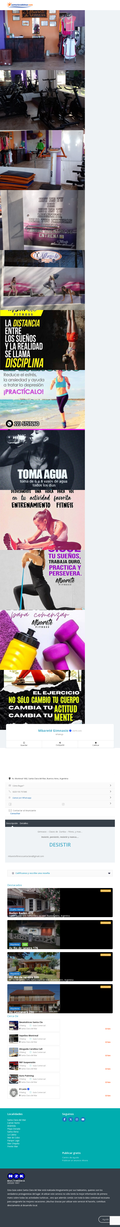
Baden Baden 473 (21, 913)
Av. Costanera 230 (21, 1012)
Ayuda (105, 1219)
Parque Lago (13, 1140)
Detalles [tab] (24, 823)
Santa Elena (12, 1131)
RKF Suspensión (27, 1062)
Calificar (95, 745)
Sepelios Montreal (28, 1035)
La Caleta (11, 1134)
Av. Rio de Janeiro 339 (24, 977)
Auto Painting (26, 1075)
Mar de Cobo (13, 1137)
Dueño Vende (16, 909)
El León (26, 1089)
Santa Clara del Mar (29, 1028)
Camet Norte (13, 1122)
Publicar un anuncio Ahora (75, 1160)
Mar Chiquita (13, 1143)
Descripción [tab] (12, 823)
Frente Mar (12, 1146)
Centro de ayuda (70, 1157)
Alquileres (14, 944)
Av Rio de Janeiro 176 (23, 948)
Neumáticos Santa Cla (31, 1022)
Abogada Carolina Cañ (30, 1049)
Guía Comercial (39, 1025)
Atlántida (11, 1125)
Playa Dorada (13, 1128)
